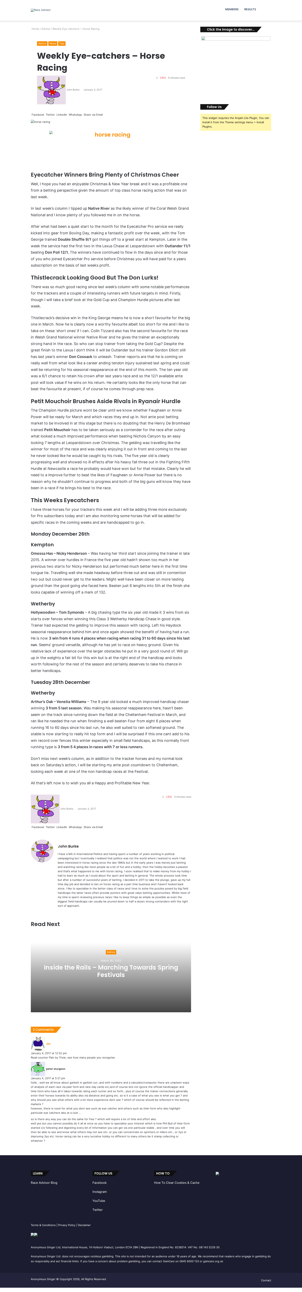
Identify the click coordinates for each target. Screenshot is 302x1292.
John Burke (73, 89)
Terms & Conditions (43, 1225)
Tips (61, 43)
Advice (45, 28)
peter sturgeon (55, 1068)
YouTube (98, 1201)
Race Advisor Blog (44, 1183)
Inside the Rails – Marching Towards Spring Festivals (111, 971)
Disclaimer (84, 1225)
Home (35, 28)
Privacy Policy (66, 1225)
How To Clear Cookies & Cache (176, 1183)
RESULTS (250, 9)
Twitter (97, 1210)
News (53, 43)
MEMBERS (232, 9)
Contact (266, 1280)
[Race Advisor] (41, 10)
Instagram (99, 1192)
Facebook (99, 1183)
